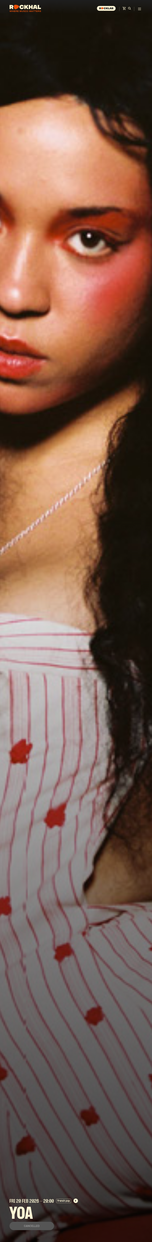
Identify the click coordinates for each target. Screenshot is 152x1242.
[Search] (129, 9)
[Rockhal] (25, 9)
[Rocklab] (106, 9)
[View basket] (124, 9)
